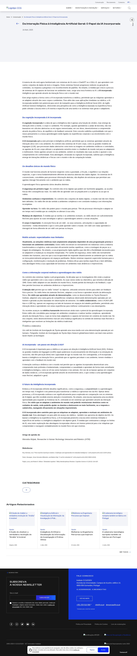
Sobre (68, 8)
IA (26, 490)
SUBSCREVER (44, 597)
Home (8, 17)
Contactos (121, 2)
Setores (116, 8)
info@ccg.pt (99, 605)
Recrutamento (111, 2)
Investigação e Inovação (86, 8)
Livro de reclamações (118, 624)
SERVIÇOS (105, 8)
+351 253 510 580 (83, 605)
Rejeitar (92, 650)
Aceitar (103, 650)
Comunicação (99, 2)
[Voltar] (17, 23)
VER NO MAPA (84, 598)
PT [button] (128, 2)
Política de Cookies (101, 624)
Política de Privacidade (83, 624)
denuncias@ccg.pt (113, 605)
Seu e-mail (14, 593)
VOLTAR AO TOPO (13, 572)
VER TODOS (123, 552)
